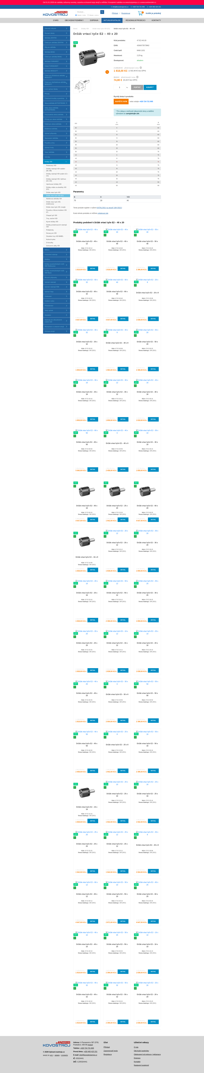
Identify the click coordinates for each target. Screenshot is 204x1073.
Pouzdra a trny (50, 143)
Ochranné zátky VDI (53, 246)
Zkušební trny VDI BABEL (54, 236)
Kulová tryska (50, 239)
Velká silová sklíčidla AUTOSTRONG (51, 109)
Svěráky (47, 157)
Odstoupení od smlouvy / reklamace (147, 1054)
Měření (47, 250)
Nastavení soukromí (141, 1065)
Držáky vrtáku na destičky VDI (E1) (56, 188)
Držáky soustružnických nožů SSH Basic (54, 272)
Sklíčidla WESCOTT (51, 71)
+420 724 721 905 (138, 7)
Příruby (47, 94)
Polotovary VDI (51, 165)
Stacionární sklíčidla (51, 138)
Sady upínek (49, 310)
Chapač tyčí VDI (51, 215)
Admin (57, 1055)
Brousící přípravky (51, 277)
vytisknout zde (103, 213)
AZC (51, 1055)
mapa (90, 1045)
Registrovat (125, 13)
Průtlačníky (50, 230)
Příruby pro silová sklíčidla (53, 119)
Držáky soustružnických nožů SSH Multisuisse (54, 265)
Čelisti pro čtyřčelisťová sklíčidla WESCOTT (55, 83)
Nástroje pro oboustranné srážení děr (53, 321)
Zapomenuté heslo (111, 1051)
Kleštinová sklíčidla (51, 129)
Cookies (64, 1055)
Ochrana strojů (50, 331)
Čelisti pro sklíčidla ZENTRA (54, 42)
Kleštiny (47, 259)
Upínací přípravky (51, 133)
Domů (75, 28)
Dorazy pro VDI (51, 233)
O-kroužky (49, 242)
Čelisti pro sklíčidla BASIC (53, 57)
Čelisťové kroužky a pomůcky (54, 98)
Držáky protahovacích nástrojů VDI (56, 226)
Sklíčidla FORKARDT (52, 61)
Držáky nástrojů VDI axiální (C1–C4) (57, 175)
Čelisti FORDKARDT (51, 66)
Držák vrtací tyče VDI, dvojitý (55, 207)
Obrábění (48, 315)
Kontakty (156, 20)
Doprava (94, 20)
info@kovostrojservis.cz (120, 7)
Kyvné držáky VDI (52, 221)
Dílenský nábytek (50, 28)
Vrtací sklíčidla (49, 152)
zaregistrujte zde (132, 113)
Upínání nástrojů (50, 282)
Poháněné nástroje (51, 254)
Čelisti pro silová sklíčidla (53, 124)
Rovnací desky (50, 33)
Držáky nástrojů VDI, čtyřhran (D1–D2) (56, 180)
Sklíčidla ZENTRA (51, 38)
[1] (102, 12)
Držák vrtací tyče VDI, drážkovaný (53, 203)
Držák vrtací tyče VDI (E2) (55, 195)
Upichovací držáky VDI (53, 184)
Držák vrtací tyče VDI (53, 192)
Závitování (48, 296)
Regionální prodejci (135, 20)
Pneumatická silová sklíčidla (54, 114)
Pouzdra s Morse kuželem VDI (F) (56, 211)
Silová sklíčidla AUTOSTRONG (55, 103)
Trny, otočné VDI (51, 218)
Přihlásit (107, 1047)
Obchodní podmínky (74, 20)
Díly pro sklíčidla (50, 47)
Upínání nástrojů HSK (52, 287)
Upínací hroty (49, 147)
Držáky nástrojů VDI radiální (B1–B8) (55, 170)
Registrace (108, 1054)
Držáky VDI (48, 161)
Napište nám (121, 101)
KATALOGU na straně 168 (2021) (109, 208)
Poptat (137, 87)
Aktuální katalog (112, 20)
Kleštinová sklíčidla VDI (54, 198)
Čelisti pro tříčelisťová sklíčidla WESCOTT (55, 76)
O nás (55, 20)
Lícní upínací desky (51, 89)
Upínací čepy (49, 291)
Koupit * (150, 87)
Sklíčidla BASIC (50, 52)
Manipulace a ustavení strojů (54, 326)
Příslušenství (49, 305)
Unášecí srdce (49, 301)
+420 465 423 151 (155, 7)
